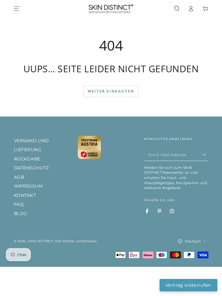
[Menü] (17, 9)
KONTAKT (25, 195)
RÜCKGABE (27, 159)
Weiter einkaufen (111, 91)
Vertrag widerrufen (188, 285)
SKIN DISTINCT (40, 241)
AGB (19, 177)
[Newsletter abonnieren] (205, 155)
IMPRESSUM (28, 186)
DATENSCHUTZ (31, 168)
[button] (177, 9)
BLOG (20, 213)
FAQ (19, 204)
